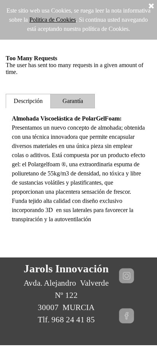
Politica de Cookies (52, 19)
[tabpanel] (78, 169)
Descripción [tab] (28, 101)
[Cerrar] (151, 6)
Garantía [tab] (72, 101)
